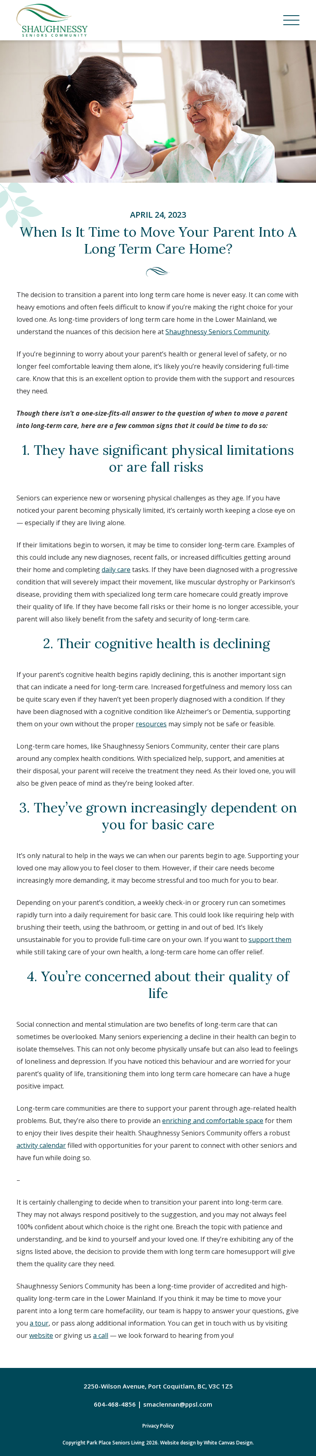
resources (151, 723)
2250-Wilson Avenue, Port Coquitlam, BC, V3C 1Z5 (158, 1386)
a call (100, 1335)
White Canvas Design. (229, 1442)
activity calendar (41, 1145)
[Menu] (291, 20)
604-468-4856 (115, 1404)
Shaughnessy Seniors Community (217, 331)
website (41, 1335)
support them (270, 939)
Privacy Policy (158, 1425)
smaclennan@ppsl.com (177, 1404)
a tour (39, 1323)
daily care (116, 569)
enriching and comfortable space (212, 1120)
